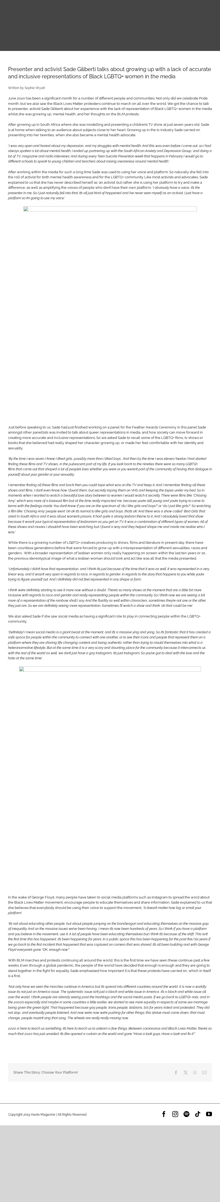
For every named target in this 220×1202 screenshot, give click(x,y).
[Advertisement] (110, 1162)
